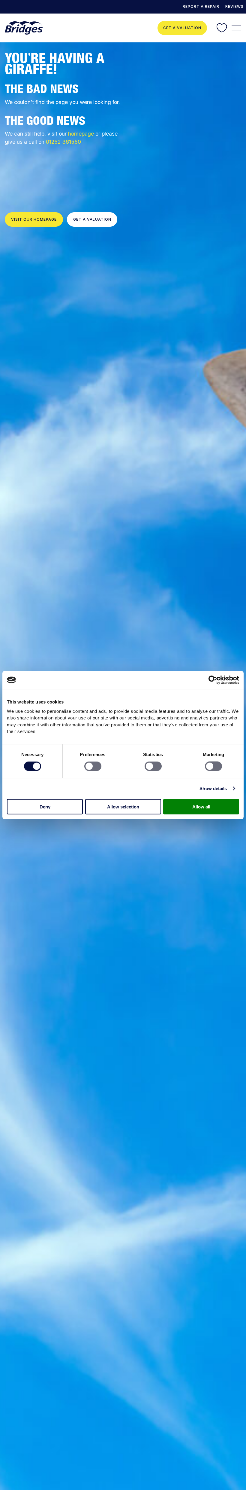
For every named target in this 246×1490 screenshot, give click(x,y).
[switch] (92, 766)
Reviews (234, 6)
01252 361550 (63, 142)
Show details (213, 788)
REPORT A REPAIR (201, 6)
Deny (45, 806)
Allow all (201, 806)
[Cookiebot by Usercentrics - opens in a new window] (213, 680)
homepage (81, 133)
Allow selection (123, 806)
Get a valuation (182, 28)
